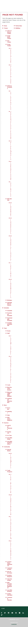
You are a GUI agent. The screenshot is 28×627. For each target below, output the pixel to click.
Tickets (6, 28)
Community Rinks (9, 568)
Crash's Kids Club (10, 483)
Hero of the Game (9, 572)
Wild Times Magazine (9, 419)
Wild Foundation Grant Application (9, 585)
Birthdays (9, 300)
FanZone (6, 422)
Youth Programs (9, 471)
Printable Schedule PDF (9, 324)
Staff (8, 333)
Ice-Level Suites (10, 100)
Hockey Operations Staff (10, 369)
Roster (9, 331)
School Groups (10, 55)
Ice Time (9, 435)
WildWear (17, 28)
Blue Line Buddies (10, 550)
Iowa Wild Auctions (9, 590)
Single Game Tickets (9, 37)
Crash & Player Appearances (9, 563)
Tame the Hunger (9, 579)
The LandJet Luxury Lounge (10, 125)
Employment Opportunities (9, 400)
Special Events (9, 450)
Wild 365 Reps (10, 209)
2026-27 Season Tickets (9, 32)
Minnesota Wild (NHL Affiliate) (9, 394)
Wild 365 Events (10, 225)
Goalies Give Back (9, 594)
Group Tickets (9, 45)
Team (5, 328)
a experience (14, 619)
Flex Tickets (9, 41)
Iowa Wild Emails (9, 438)
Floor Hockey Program (10, 527)
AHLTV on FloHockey (9, 427)
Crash (8, 385)
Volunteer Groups (10, 74)
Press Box (8, 408)
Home (5, 25)
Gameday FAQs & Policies (9, 304)
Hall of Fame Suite (10, 150)
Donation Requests (9, 576)
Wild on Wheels (10, 460)
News (5, 405)
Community (7, 446)
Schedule (6, 308)
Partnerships (18, 25)
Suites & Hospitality (9, 87)
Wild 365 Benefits (10, 288)
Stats (8, 415)
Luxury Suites (10, 189)
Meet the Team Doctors (9, 389)
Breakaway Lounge (10, 170)
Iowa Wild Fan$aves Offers (9, 443)
